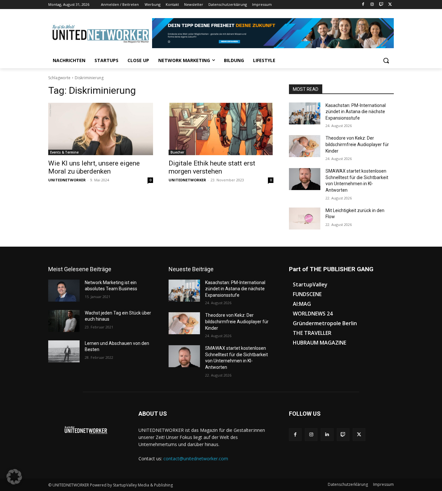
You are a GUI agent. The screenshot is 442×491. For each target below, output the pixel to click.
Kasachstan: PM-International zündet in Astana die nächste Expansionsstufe (356, 112)
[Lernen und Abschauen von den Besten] (64, 351)
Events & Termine (64, 152)
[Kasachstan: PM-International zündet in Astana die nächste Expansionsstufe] (304, 113)
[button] (386, 60)
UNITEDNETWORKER (67, 179)
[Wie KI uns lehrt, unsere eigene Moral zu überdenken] (100, 129)
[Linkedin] (327, 434)
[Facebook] (363, 4)
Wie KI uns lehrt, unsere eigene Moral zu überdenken (94, 167)
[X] (390, 4)
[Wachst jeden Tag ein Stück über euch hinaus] (64, 321)
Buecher (177, 152)
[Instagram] (372, 4)
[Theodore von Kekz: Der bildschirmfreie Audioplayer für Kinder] (304, 146)
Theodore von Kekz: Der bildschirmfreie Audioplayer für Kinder (357, 144)
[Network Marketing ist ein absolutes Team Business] (64, 291)
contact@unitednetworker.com (195, 458)
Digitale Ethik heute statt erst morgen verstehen (212, 167)
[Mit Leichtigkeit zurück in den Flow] (304, 218)
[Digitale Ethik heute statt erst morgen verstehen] (221, 129)
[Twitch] (381, 4)
